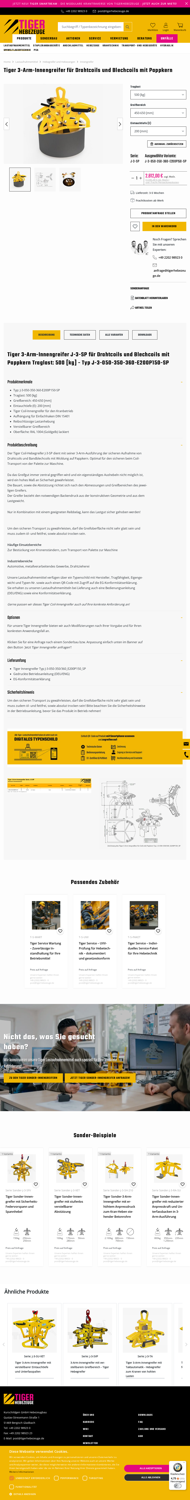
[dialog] (95, 1473)
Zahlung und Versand (152, 1429)
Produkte (24, 38)
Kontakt (88, 1436)
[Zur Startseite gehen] (24, 26)
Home (7, 61)
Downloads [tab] (145, 335)
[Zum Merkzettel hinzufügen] (135, 226)
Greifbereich (138, 105)
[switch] (177, 1486)
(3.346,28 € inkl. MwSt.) (162, 181)
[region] (63, 137)
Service (95, 38)
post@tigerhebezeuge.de (113, 11)
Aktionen (73, 38)
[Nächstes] (120, 124)
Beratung (144, 38)
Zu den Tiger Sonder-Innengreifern (33, 1078)
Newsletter (90, 1443)
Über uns (88, 1415)
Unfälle (167, 38)
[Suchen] (127, 26)
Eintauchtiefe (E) (140, 123)
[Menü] (184, 1463)
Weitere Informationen (21, 1471)
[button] (64, 1494)
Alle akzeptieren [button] (151, 1468)
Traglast (135, 86)
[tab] (46, 335)
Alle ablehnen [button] (150, 1477)
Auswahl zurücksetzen (169, 144)
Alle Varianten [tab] (114, 335)
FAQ (140, 1422)
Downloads (145, 1415)
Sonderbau (48, 38)
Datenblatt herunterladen (151, 298)
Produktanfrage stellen (158, 213)
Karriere (88, 1422)
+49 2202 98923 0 (76, 11)
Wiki (86, 1429)
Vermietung (119, 38)
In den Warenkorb (164, 226)
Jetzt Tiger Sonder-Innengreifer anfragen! (100, 1078)
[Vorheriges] (6, 124)
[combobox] (91, 26)
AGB (140, 1436)
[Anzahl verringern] (133, 178)
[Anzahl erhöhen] (141, 178)
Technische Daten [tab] (80, 335)
